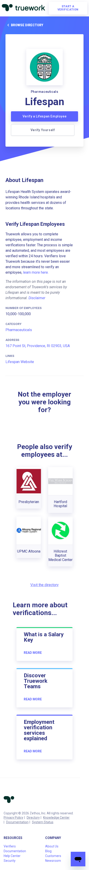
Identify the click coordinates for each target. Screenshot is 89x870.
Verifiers (10, 846)
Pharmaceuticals (18, 330)
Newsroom (53, 860)
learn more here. (36, 272)
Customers (53, 856)
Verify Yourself (43, 130)
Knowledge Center (56, 817)
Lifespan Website (19, 362)
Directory (33, 817)
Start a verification (68, 8)
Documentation (17, 822)
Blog (48, 851)
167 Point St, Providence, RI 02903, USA (37, 346)
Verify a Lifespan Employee (45, 116)
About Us (51, 846)
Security (10, 860)
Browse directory (27, 25)
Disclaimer (37, 298)
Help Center (12, 856)
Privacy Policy (13, 817)
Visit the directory (44, 585)
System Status (42, 822)
